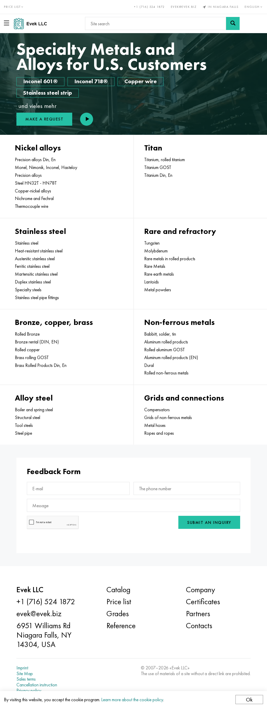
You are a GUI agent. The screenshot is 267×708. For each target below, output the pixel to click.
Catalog (118, 589)
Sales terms (26, 679)
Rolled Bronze (27, 334)
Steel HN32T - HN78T (36, 183)
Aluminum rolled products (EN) (171, 357)
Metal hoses (155, 425)
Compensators (157, 409)
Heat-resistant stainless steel (39, 250)
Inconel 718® (91, 81)
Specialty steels (28, 289)
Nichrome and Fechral (34, 198)
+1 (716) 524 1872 (149, 7)
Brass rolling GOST (32, 357)
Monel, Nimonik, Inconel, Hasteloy (46, 167)
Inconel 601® (40, 81)
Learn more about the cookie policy (132, 700)
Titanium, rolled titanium (164, 159)
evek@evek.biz (184, 7)
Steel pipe (23, 433)
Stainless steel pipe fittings (37, 297)
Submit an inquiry (209, 522)
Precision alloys (28, 175)
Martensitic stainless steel (36, 274)
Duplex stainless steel (33, 282)
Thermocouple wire (31, 206)
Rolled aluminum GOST (164, 349)
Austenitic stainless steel (35, 258)
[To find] (233, 23)
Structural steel (27, 417)
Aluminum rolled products (166, 341)
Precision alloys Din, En (35, 159)
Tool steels (24, 425)
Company (200, 589)
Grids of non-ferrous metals (168, 417)
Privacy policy (28, 690)
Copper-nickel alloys (33, 190)
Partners (198, 613)
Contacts (199, 625)
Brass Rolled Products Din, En (40, 365)
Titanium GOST (157, 167)
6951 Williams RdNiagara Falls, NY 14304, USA (43, 635)
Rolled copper (27, 349)
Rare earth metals (159, 274)
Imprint (22, 668)
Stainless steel (26, 243)
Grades (117, 613)
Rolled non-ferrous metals (166, 373)
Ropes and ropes (159, 433)
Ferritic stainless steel (32, 266)
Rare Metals (154, 266)
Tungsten (152, 243)
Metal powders (157, 289)
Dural (149, 365)
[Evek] (32, 23)
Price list (118, 601)
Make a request (44, 119)
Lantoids (151, 282)
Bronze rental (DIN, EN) (37, 341)
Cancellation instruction (36, 685)
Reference (121, 625)
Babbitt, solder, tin (160, 334)
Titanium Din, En (158, 175)
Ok (249, 699)
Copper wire (140, 81)
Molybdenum (156, 250)
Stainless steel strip (47, 92)
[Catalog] (7, 23)
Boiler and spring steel (34, 409)
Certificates (203, 601)
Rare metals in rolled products (169, 258)
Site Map (24, 673)
